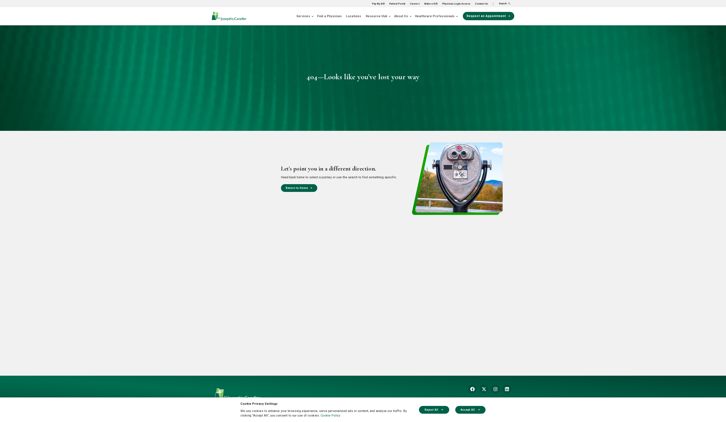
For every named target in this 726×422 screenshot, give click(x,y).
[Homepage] (237, 397)
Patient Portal (397, 3)
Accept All (468, 409)
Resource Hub (376, 16)
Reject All (432, 409)
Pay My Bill (378, 3)
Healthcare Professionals (435, 16)
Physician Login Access (456, 3)
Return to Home (297, 187)
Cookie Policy (331, 415)
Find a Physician (329, 16)
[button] (501, 3)
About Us (401, 16)
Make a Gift (431, 3)
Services (303, 16)
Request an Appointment (486, 16)
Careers (415, 3)
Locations (353, 16)
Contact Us (481, 3)
